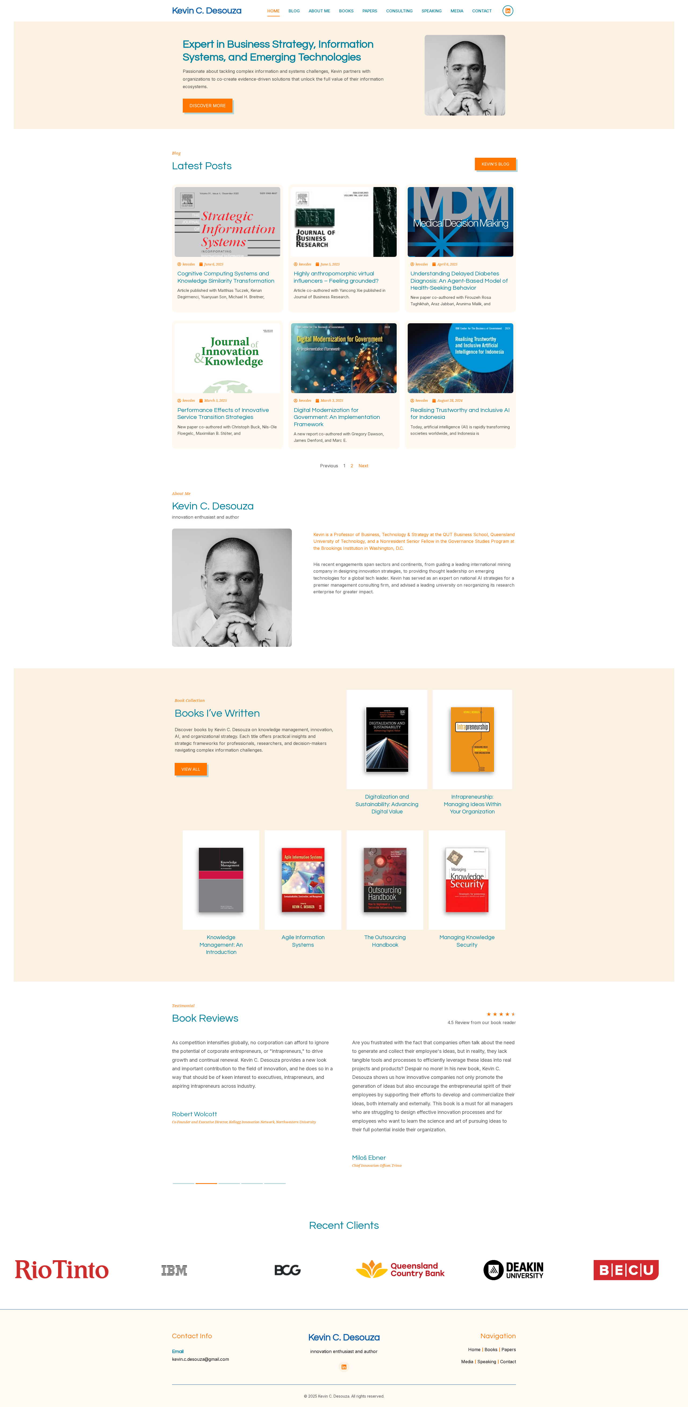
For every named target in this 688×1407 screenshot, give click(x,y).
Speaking (432, 10)
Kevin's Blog (495, 164)
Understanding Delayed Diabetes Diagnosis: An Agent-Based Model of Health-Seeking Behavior (459, 281)
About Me (319, 10)
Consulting (399, 10)
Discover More (207, 105)
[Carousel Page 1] (183, 1183)
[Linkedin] (508, 10)
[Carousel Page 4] (252, 1183)
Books (346, 10)
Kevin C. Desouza (207, 10)
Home (273, 10)
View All (190, 769)
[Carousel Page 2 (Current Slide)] (206, 1183)
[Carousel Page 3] (229, 1183)
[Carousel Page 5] (275, 1183)
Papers (370, 10)
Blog (294, 10)
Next (363, 465)
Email (178, 1351)
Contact (482, 10)
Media (457, 10)
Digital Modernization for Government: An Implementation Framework (337, 417)
